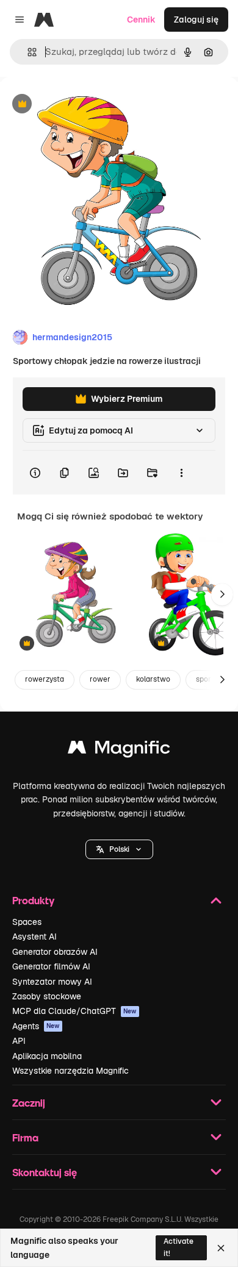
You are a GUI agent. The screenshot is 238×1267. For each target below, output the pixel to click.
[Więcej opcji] (181, 472)
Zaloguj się (196, 19)
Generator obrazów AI (55, 951)
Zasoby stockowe (46, 996)
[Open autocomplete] (27, 52)
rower (100, 679)
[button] (119, 849)
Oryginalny (84, 104)
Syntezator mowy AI (52, 981)
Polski (119, 849)
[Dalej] (222, 594)
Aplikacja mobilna (47, 1056)
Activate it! (178, 1247)
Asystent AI (34, 936)
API (19, 1040)
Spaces (26, 921)
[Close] (221, 1248)
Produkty (33, 900)
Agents (36, 1026)
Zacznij (28, 1102)
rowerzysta (44, 679)
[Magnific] (119, 750)
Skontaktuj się (44, 1172)
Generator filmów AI (51, 966)
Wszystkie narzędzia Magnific (70, 1070)
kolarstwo (153, 679)
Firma (25, 1137)
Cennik (141, 19)
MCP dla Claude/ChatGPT (74, 1010)
